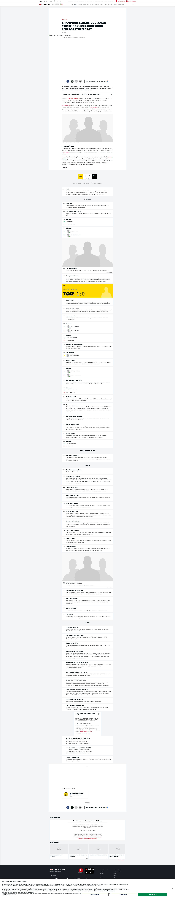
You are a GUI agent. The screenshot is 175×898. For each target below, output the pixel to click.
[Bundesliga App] (116, 1)
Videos (101, 4)
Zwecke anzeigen (94, 894)
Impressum (115, 875)
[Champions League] (57, 1)
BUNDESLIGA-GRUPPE (108, 1)
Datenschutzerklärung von (86, 731)
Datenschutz (102, 871)
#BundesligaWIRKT (78, 1)
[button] (132, 4)
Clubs (88, 4)
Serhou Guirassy (66, 105)
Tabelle (84, 4)
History (97, 4)
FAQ (123, 4)
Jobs (100, 875)
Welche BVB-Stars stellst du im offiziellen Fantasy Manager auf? (82, 94)
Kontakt (114, 873)
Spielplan (80, 4)
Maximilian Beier (93, 107)
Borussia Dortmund (74, 98)
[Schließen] (172, 888)
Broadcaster (70, 1)
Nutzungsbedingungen (117, 871)
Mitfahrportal (98, 1)
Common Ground (89, 1)
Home (72, 4)
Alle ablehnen (123, 894)
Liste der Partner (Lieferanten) (8, 896)
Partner (101, 877)
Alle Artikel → (121, 860)
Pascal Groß (65, 152)
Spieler (119, 4)
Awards (115, 4)
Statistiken (110, 4)
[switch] (77, 723)
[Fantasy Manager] (126, 1)
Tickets (105, 4)
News (75, 4)
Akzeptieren (152, 894)
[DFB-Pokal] (54, 1)
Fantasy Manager (132, 1)
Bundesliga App (121, 1)
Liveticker (92, 4)
